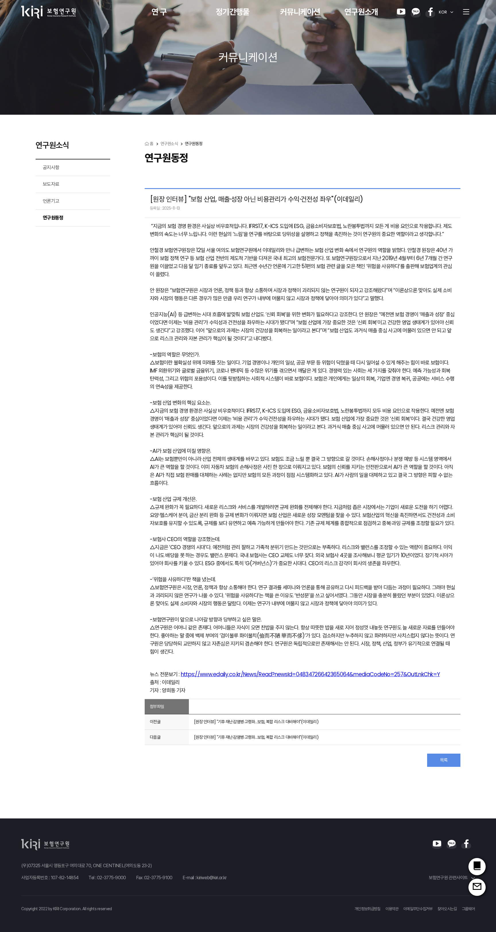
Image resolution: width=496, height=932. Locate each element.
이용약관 (391, 908)
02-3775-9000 (111, 877)
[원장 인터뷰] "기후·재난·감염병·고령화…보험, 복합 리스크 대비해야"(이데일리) (256, 722)
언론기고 (51, 201)
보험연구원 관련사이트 (449, 877)
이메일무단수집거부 (418, 908)
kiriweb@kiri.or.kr (211, 877)
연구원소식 (169, 144)
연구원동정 (53, 217)
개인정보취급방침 (367, 908)
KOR (443, 12)
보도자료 (51, 184)
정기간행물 (232, 11)
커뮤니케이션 (300, 11)
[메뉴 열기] (466, 12)
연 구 (159, 11)
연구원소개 (361, 11)
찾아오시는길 (447, 908)
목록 (444, 760)
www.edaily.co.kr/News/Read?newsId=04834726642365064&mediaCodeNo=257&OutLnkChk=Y (320, 674)
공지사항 (51, 167)
